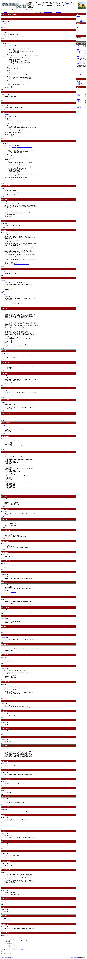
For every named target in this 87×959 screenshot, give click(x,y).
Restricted (78, 99)
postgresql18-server (80, 63)
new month (78, 111)
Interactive (78, 105)
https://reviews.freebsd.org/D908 (18, 345)
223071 (12, 261)
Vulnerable (78, 101)
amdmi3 (5, 637)
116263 (12, 695)
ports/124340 (13, 675)
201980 (12, 382)
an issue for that (58, 12)
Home (77, 80)
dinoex (5, 554)
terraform (78, 46)
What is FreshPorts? (80, 25)
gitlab (77, 54)
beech (5, 574)
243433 (12, 86)
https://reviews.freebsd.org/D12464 (21, 264)
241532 (12, 135)
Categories (78, 81)
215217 (12, 288)
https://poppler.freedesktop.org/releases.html (22, 147)
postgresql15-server (80, 59)
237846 (12, 179)
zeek (77, 53)
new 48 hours (79, 107)
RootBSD (81, 21)
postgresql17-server (80, 62)
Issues (77, 27)
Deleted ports (79, 82)
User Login (78, 16)
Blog (77, 31)
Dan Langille (78, 957)
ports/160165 (13, 592)
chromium (78, 47)
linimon (5, 599)
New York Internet (79, 20)
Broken (78, 94)
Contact (78, 32)
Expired (78, 102)
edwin (5, 668)
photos (62, 5)
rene (5, 499)
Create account (79, 17)
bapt (5, 511)
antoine (5, 21)
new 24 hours (79, 106)
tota (5, 454)
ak (4, 521)
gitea (77, 57)
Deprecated (78, 95)
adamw (5, 713)
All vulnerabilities (81, 72)
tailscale (78, 45)
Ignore (78, 96)
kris (5, 763)
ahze (5, 657)
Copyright (71, 957)
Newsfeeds (78, 84)
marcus (5, 809)
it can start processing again (48, 12)
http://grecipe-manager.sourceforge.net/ (14, 949)
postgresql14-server (80, 58)
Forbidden (78, 97)
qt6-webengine (79, 50)
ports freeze (5, 12)
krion (5, 890)
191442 (12, 340)
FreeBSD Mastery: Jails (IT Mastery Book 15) (66, 4)
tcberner (6, 32)
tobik (5, 105)
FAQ (77, 28)
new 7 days (78, 108)
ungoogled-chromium (78, 52)
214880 (12, 302)
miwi (5, 684)
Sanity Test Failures (79, 83)
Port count (78, 93)
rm (4, 271)
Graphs (78, 89)
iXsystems (83, 20)
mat (4, 188)
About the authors (79, 26)
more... (78, 40)
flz (4, 703)
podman (78, 56)
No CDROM (79, 100)
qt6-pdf (78, 49)
